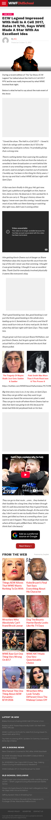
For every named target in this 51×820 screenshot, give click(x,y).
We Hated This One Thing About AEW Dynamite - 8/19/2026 (12, 695)
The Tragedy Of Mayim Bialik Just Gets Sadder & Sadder (13, 378)
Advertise (26, 811)
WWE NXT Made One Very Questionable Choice (35, 658)
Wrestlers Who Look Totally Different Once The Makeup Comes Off (36, 695)
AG (15, 39)
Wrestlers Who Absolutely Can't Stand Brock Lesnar (12, 622)
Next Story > (25, 546)
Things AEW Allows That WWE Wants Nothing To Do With (12, 585)
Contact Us (38, 811)
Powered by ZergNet (41, 554)
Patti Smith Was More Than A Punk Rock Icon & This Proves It (37, 378)
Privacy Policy (14, 811)
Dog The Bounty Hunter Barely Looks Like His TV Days (37, 622)
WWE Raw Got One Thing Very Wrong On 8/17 (12, 656)
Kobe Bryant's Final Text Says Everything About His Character (36, 587)
